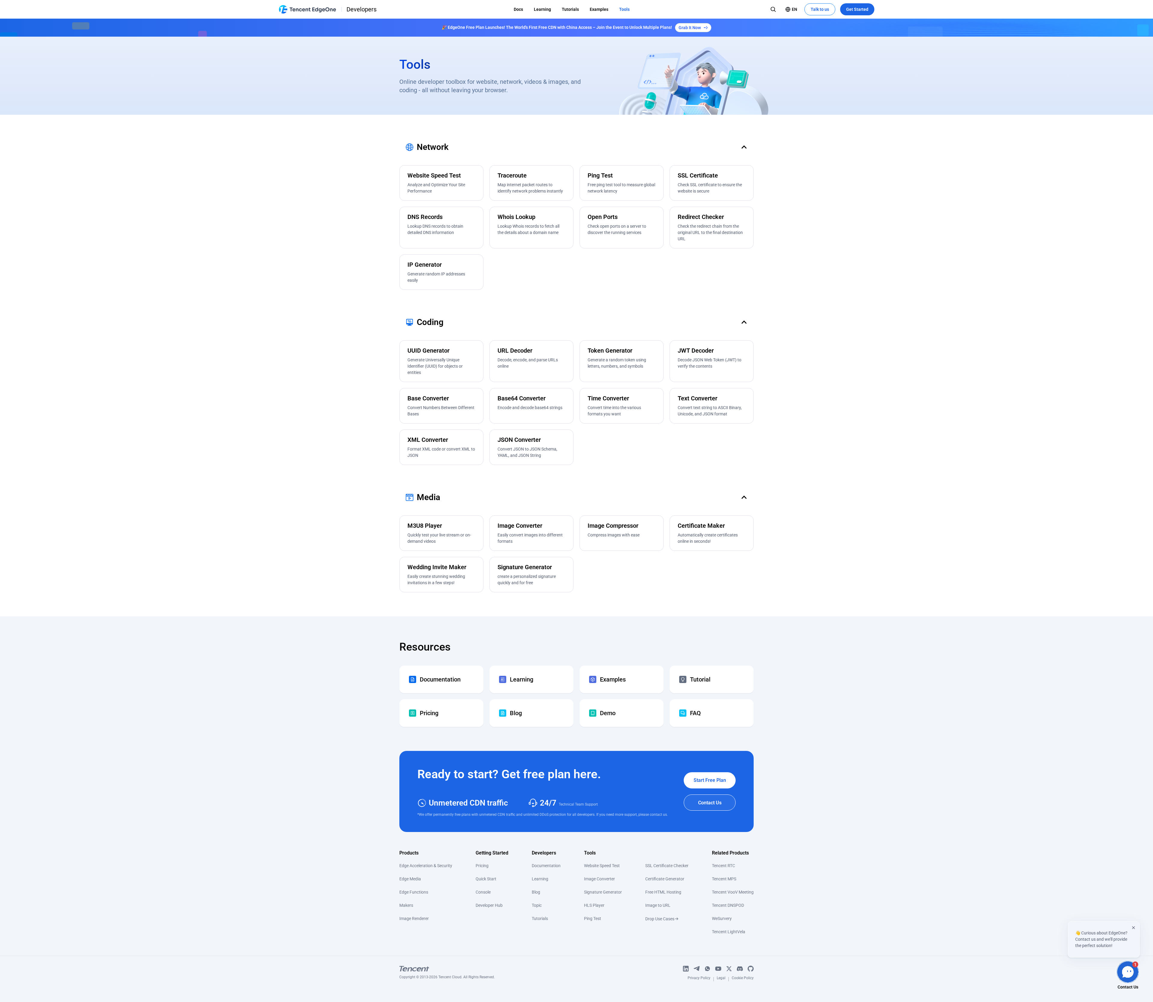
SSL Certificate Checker (666, 865)
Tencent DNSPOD (728, 905)
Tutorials (570, 9)
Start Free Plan (710, 780)
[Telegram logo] (697, 969)
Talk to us (820, 9)
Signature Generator (603, 892)
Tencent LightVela (728, 931)
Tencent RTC (723, 865)
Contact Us (710, 803)
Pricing (482, 865)
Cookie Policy (743, 979)
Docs (518, 9)
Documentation (546, 865)
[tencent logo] (447, 969)
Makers (406, 905)
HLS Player (594, 905)
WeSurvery (722, 918)
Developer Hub (489, 905)
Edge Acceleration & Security (425, 865)
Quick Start (486, 878)
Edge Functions (413, 892)
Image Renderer (414, 918)
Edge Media (410, 878)
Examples (599, 9)
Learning (542, 9)
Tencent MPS (724, 878)
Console (483, 892)
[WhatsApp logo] (707, 969)
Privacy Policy (699, 979)
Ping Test (592, 918)
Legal (721, 979)
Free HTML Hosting (663, 892)
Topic (537, 905)
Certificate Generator (664, 878)
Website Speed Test (602, 865)
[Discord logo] (740, 969)
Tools (624, 9)
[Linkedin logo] (686, 969)
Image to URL (657, 905)
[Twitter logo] (729, 969)
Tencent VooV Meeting (733, 892)
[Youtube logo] (718, 969)
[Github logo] (751, 969)
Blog (536, 892)
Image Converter (599, 878)
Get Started (857, 9)
